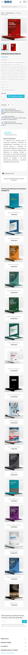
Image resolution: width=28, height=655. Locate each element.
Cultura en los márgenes (14, 447)
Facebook (2, 630)
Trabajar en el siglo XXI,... (14, 368)
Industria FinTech (14, 551)
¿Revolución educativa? (14, 238)
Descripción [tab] (7, 132)
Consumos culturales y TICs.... (14, 577)
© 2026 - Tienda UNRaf (7, 653)
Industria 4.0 (14, 473)
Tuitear (12, 104)
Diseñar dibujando (14, 421)
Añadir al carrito (15, 96)
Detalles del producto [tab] (11, 135)
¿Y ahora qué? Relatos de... (14, 394)
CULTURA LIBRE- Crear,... (14, 499)
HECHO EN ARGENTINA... (14, 212)
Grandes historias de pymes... (14, 316)
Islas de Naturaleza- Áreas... (14, 290)
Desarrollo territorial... (14, 264)
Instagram (6, 630)
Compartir (8, 104)
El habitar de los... (14, 603)
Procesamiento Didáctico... (14, 342)
